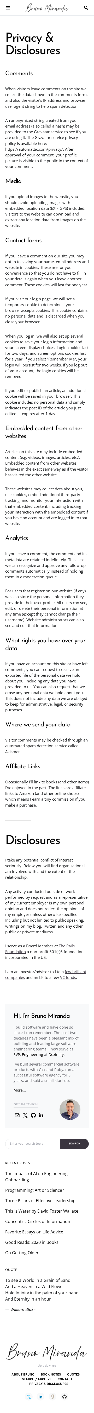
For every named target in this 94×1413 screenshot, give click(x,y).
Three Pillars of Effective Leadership (40, 1200)
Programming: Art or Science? (34, 1190)
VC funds (68, 977)
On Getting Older (22, 1253)
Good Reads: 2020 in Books (31, 1242)
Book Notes (51, 1375)
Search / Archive (36, 1379)
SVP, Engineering (28, 1054)
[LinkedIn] (40, 1397)
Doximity (56, 1054)
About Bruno (22, 1375)
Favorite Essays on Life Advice (34, 1232)
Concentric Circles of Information (37, 1221)
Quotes (73, 1375)
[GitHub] (64, 1397)
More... (20, 1090)
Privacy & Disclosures (48, 1384)
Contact (65, 1379)
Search (74, 1143)
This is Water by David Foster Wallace (41, 1211)
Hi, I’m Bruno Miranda (42, 1016)
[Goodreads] (52, 1397)
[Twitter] (29, 1397)
